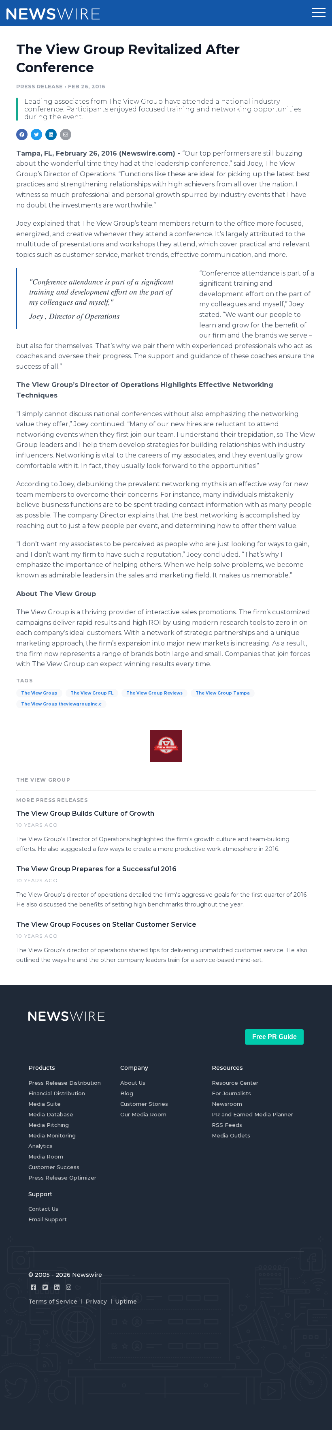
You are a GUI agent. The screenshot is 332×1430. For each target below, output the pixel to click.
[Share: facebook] (21, 134)
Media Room (45, 1156)
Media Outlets (231, 1135)
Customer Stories (144, 1104)
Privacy (96, 1301)
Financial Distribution (56, 1093)
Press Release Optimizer (62, 1177)
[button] (319, 13)
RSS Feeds (227, 1125)
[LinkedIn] (57, 1287)
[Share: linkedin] (51, 134)
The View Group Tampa (223, 693)
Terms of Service (52, 1301)
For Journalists (231, 1093)
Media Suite (44, 1104)
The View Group (39, 693)
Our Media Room (143, 1114)
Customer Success (53, 1167)
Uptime (126, 1301)
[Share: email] (65, 134)
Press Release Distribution (64, 1082)
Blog (126, 1093)
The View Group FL (91, 693)
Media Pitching (48, 1125)
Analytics (40, 1146)
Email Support (47, 1219)
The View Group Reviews (154, 693)
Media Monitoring (52, 1135)
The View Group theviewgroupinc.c (61, 704)
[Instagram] (68, 1287)
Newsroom (227, 1104)
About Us (132, 1082)
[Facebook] (33, 1287)
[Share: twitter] (36, 134)
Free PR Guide (274, 1036)
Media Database (50, 1114)
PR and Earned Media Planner (252, 1114)
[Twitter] (45, 1287)
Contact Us (43, 1209)
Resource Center (235, 1082)
